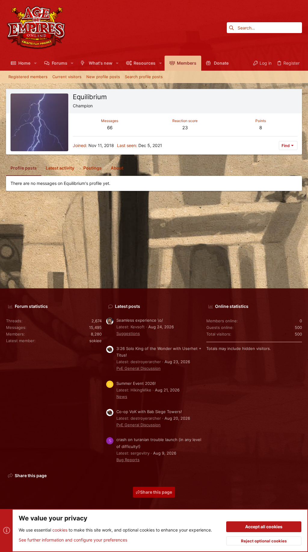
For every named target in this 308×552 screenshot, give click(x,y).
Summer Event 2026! (136, 383)
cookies (59, 529)
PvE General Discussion (138, 368)
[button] (35, 63)
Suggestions (128, 333)
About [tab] (117, 167)
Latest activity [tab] (60, 167)
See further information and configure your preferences (73, 539)
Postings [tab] (92, 167)
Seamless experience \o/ (139, 320)
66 (109, 127)
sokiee (95, 340)
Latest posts (127, 306)
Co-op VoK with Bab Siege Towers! (149, 411)
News (121, 396)
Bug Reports (128, 459)
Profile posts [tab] (24, 167)
